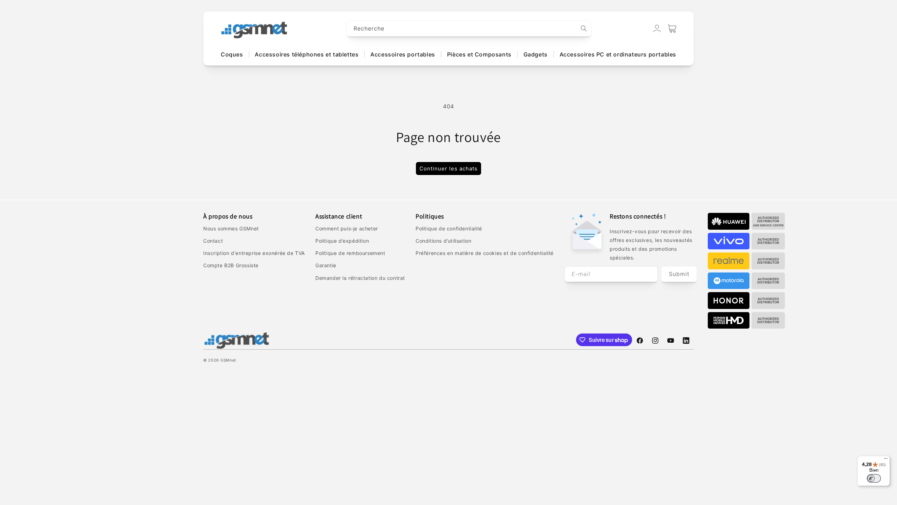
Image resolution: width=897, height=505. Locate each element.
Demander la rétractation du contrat (360, 278)
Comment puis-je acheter (346, 228)
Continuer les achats (448, 168)
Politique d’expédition (342, 241)
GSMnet (228, 360)
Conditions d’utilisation (443, 241)
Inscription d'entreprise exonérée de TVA (254, 253)
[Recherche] (583, 28)
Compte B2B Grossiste (231, 265)
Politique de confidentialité (449, 228)
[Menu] (886, 460)
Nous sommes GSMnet (231, 228)
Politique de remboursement (350, 253)
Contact (213, 241)
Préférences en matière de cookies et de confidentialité (485, 253)
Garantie (325, 265)
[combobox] (469, 28)
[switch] (874, 478)
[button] (672, 28)
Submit (679, 273)
